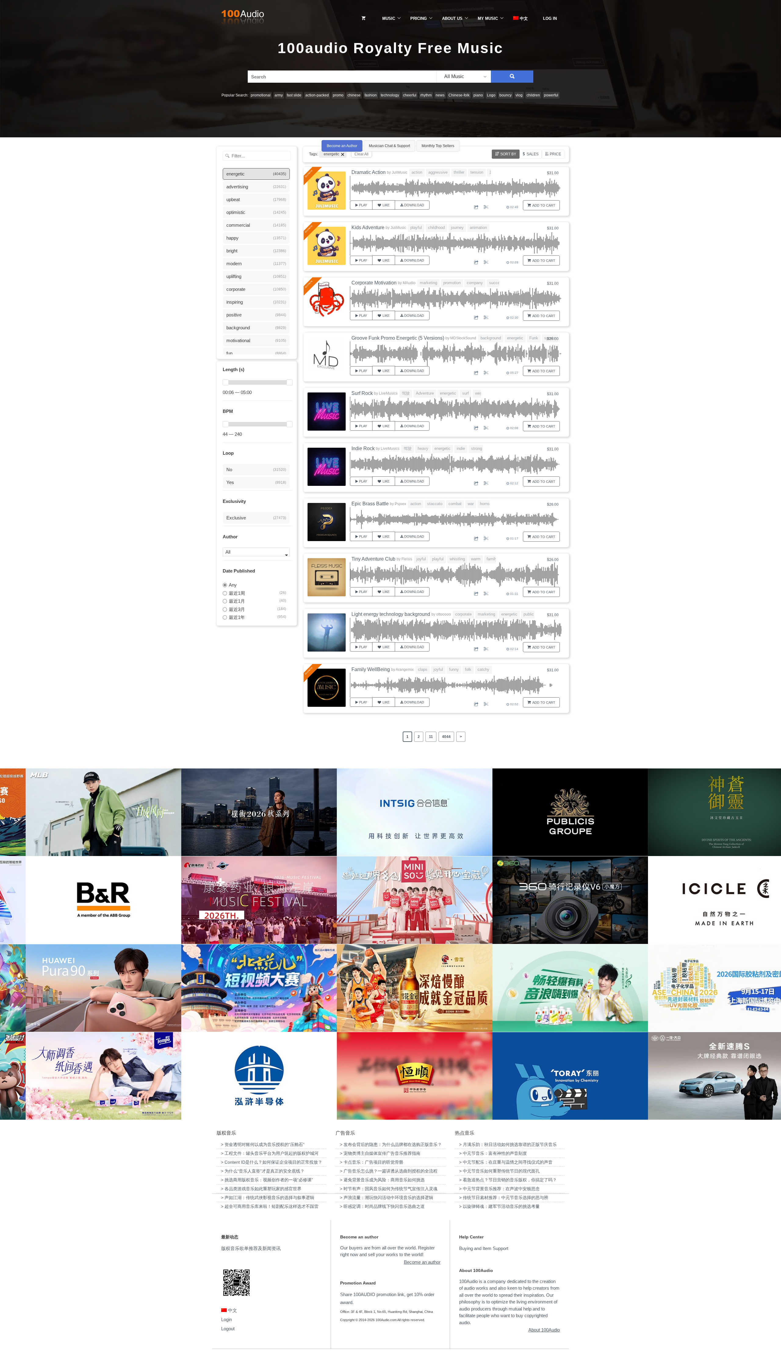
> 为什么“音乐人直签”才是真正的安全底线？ (262, 1171)
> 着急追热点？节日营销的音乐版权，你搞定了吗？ (508, 1179)
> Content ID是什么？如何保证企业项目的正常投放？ (271, 1162)
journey (457, 227)
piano (478, 95)
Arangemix (405, 669)
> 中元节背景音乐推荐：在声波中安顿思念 (499, 1188)
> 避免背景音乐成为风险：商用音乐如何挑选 (382, 1179)
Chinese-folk (459, 95)
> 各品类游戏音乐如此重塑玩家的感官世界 (261, 1188)
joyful (421, 559)
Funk (533, 338)
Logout (228, 1328)
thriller (459, 172)
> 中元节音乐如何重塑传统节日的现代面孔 (499, 1171)
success (496, 282)
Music (388, 18)
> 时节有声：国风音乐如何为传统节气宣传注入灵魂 (388, 1188)
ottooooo (443, 614)
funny (454, 669)
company (475, 282)
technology (390, 95)
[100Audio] (242, 18)
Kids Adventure (367, 227)
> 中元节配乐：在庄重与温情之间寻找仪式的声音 (505, 1162)
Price (555, 154)
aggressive (438, 172)
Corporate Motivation (374, 282)
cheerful (409, 95)
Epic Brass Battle (370, 503)
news (440, 95)
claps (422, 669)
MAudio (409, 283)
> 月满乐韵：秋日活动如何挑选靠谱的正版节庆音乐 (508, 1144)
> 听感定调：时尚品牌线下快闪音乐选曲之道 (382, 1206)
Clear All (362, 154)
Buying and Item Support (483, 1248)
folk (468, 669)
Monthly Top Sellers (438, 146)
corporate (463, 614)
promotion (452, 282)
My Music (488, 18)
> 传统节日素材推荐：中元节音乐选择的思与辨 (503, 1197)
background (490, 338)
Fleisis (406, 559)
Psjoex (400, 504)
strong (476, 448)
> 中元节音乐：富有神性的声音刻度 (493, 1153)
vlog (519, 95)
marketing (428, 282)
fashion (371, 95)
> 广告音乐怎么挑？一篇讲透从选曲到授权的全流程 (388, 1171)
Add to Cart (543, 205)
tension (476, 172)
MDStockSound (463, 338)
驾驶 (406, 393)
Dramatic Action (368, 172)
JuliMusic (399, 172)
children (533, 95)
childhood (436, 227)
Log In (550, 18)
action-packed (317, 95)
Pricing (418, 18)
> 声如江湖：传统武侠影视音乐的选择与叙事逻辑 (267, 1197)
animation (478, 227)
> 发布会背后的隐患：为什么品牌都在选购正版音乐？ (391, 1144)
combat (455, 503)
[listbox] (464, 76)
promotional (261, 95)
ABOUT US (452, 18)
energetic (515, 338)
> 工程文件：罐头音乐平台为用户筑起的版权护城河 (270, 1153)
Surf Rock (362, 393)
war (471, 503)
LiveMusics (388, 393)
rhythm (426, 95)
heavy (423, 448)
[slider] (225, 382)
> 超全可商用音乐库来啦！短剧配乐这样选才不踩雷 (270, 1206)
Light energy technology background (390, 614)
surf (465, 393)
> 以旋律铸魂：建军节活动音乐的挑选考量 (499, 1206)
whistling (457, 559)
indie (461, 448)
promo (338, 95)
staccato (434, 503)
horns (485, 503)
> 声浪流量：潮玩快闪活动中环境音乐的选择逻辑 (386, 1197)
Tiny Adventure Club (373, 559)
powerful (551, 95)
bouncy (505, 95)
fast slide (294, 95)
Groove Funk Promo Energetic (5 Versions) (397, 338)
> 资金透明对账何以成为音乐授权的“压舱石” (262, 1144)
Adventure (425, 393)
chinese (354, 95)
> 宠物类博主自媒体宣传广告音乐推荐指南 (380, 1153)
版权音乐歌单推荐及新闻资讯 (251, 1248)
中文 (523, 18)
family (492, 559)
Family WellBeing (370, 669)
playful (416, 227)
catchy (483, 669)
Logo (491, 95)
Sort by (508, 154)
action (417, 172)
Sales (532, 154)
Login (226, 1319)
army (279, 95)
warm (475, 559)
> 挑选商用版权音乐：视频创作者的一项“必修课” (267, 1179)
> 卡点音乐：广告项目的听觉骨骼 (371, 1162)
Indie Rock (363, 448)
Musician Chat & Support (389, 146)
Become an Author (342, 146)
